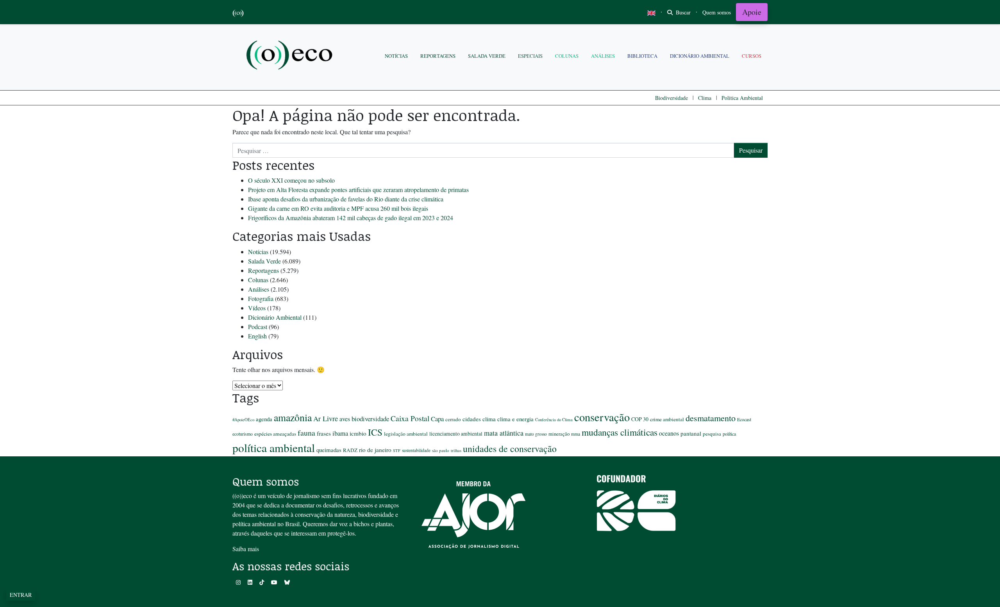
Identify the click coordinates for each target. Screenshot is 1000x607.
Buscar (682, 12)
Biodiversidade (671, 97)
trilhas (456, 450)
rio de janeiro (375, 450)
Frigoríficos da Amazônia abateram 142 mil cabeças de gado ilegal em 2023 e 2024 (350, 218)
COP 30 (639, 419)
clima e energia (515, 419)
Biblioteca (642, 55)
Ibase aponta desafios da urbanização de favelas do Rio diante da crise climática (345, 199)
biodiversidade (370, 418)
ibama (340, 433)
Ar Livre (325, 418)
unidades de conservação (510, 448)
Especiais (530, 55)
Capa (437, 418)
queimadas (328, 450)
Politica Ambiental (742, 97)
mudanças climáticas (619, 432)
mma (575, 434)
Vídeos (257, 308)
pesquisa (712, 433)
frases (324, 433)
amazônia (293, 417)
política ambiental (273, 447)
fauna (306, 432)
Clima (704, 97)
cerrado (453, 419)
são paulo (440, 450)
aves (344, 419)
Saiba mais (245, 549)
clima (489, 419)
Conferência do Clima (554, 419)
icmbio (358, 433)
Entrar (21, 594)
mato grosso (536, 434)
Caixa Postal (410, 418)
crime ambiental (667, 419)
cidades (471, 419)
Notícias (396, 55)
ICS (375, 432)
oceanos (669, 433)
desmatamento (711, 418)
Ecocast (744, 419)
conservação (602, 416)
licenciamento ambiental (455, 433)
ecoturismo (242, 434)
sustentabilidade (416, 450)
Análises (603, 55)
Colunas (567, 55)
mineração (559, 433)
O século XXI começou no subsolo (291, 180)
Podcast (257, 326)
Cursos (751, 55)
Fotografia (260, 298)
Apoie (751, 12)
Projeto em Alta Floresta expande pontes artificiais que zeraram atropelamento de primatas (358, 189)
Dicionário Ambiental (699, 55)
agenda (264, 419)
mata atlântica (503, 433)
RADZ (350, 450)
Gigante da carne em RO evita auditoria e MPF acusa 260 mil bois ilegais (338, 208)
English (257, 336)
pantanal (690, 433)
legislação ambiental (406, 433)
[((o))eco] (291, 56)
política (729, 434)
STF (396, 450)
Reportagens (437, 55)
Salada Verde (486, 55)
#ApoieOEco (243, 419)
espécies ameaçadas (275, 433)
